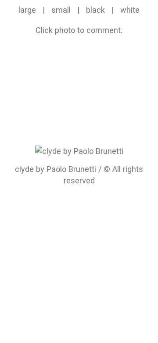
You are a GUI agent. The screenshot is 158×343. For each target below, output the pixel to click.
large (27, 10)
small (61, 10)
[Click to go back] (79, 150)
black (95, 10)
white (130, 10)
